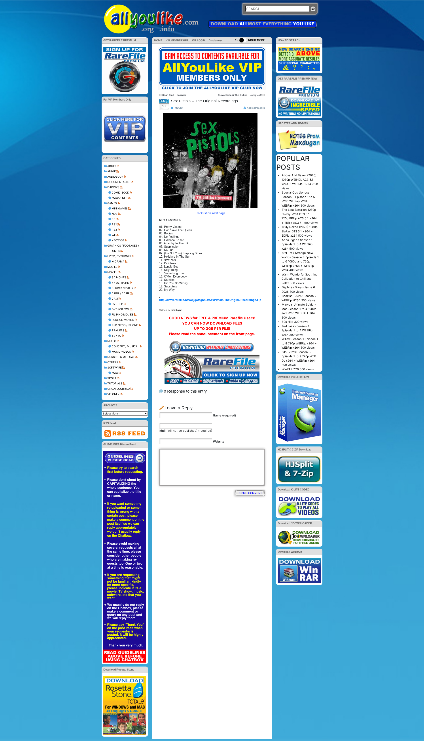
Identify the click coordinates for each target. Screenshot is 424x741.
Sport (111, 378)
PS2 (114, 224)
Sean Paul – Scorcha (174, 95)
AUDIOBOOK (115, 176)
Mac (115, 372)
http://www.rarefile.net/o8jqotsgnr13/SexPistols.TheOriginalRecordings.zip (210, 300)
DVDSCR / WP (120, 309)
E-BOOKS (113, 187)
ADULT (111, 166)
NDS (114, 213)
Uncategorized (118, 388)
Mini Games (120, 208)
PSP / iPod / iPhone (125, 325)
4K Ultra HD (120, 282)
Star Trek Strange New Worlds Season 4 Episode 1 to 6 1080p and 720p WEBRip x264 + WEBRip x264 (300, 261)
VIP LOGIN (198, 40)
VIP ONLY (113, 394)
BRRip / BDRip (121, 293)
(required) (224, 415)
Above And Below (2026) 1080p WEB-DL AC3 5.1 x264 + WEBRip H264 (299, 179)
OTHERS (112, 362)
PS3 (114, 229)
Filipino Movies (122, 314)
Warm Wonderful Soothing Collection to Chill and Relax (300, 279)
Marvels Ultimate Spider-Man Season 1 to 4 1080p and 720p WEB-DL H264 (299, 309)
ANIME (111, 171)
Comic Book (120, 192)
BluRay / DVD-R (122, 288)
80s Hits (287, 321)
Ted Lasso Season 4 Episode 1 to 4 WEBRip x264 (297, 330)
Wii (113, 235)
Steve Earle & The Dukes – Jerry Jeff (240, 95)
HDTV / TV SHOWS (119, 256)
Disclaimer (215, 40)
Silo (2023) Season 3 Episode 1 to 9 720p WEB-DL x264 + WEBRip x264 (299, 356)
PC (113, 219)
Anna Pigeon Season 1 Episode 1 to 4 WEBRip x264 (297, 244)
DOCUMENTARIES (118, 182)
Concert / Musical (125, 346)
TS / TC (116, 335)
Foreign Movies (123, 319)
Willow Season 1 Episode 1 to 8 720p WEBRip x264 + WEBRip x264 (300, 343)
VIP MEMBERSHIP (177, 40)
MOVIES (112, 272)
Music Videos (121, 351)
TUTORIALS (114, 383)
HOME (158, 40)
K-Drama (118, 261)
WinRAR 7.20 (290, 369)
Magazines (119, 198)
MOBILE (112, 266)
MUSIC (111, 341)
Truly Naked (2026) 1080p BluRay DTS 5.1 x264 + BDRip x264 (300, 231)
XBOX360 (118, 240)
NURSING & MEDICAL (120, 357)
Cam (115, 298)
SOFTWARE (114, 367)
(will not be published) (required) (185, 430)
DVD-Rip (117, 304)
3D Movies (119, 277)
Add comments (256, 107)
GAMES (112, 203)
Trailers (118, 330)
